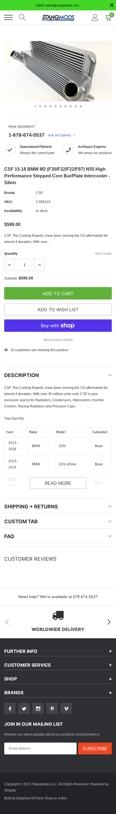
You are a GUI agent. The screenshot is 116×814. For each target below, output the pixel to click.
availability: (13, 211)
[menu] (8, 17)
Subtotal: (11, 278)
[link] (9, 708)
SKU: (8, 202)
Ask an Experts (60, 135)
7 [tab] (65, 106)
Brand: (9, 193)
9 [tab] (76, 106)
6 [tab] (60, 106)
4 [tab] (50, 106)
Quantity (11, 253)
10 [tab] (81, 106)
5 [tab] (55, 106)
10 (12, 350)
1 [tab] (35, 106)
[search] (22, 17)
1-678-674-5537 (26, 135)
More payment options (58, 339)
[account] (95, 17)
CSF (39, 193)
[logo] (58, 17)
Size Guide (103, 253)
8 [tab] (71, 106)
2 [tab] (40, 106)
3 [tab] (45, 106)
